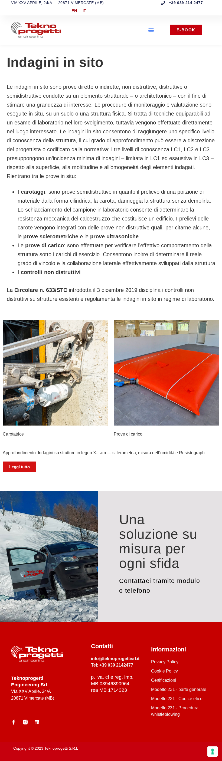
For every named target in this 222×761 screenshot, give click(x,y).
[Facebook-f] (13, 722)
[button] (151, 29)
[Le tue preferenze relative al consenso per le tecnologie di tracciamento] (212, 751)
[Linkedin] (36, 722)
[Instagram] (25, 722)
